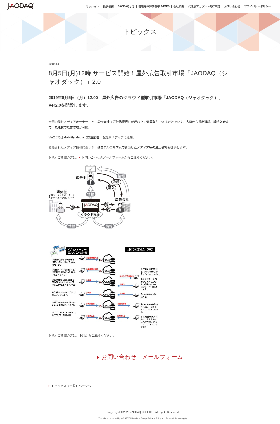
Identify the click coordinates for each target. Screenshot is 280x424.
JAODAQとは (126, 6)
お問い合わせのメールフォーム (103, 157)
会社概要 (179, 6)
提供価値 (108, 6)
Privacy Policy (154, 418)
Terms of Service (174, 418)
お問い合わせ (232, 6)
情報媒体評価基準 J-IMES (154, 6)
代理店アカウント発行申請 (204, 6)
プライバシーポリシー (257, 6)
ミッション (92, 6)
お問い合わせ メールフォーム (142, 357)
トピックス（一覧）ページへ (71, 385)
